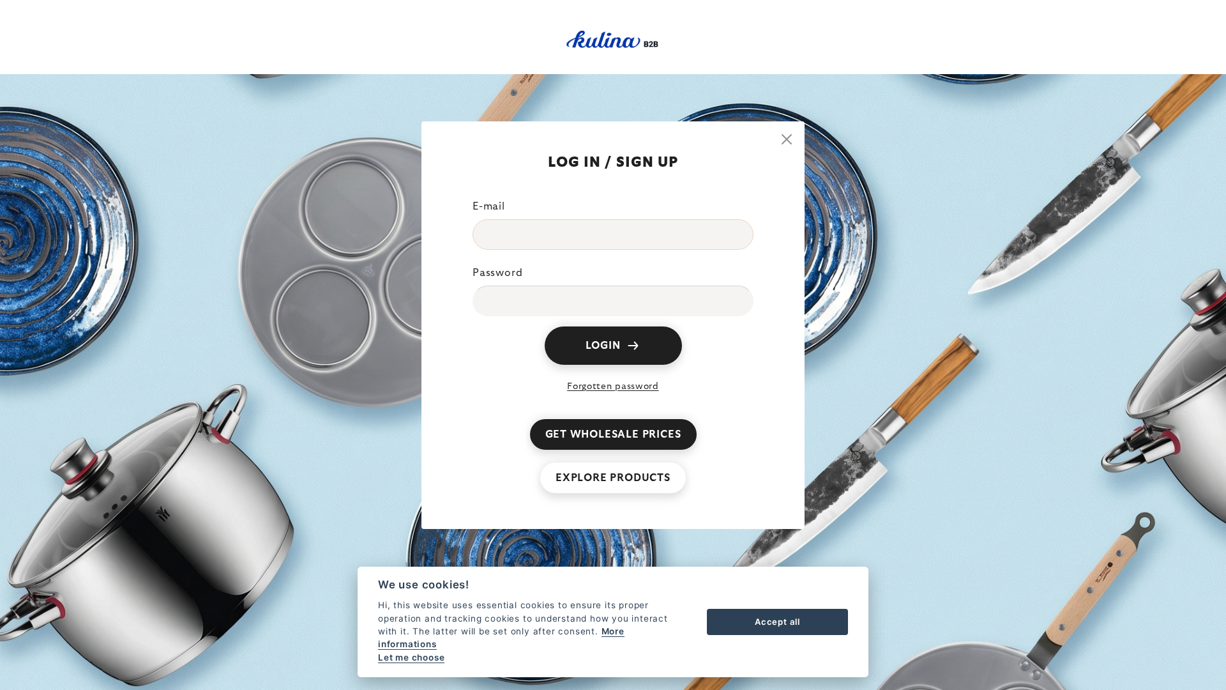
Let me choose (411, 657)
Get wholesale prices (613, 434)
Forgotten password (613, 386)
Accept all (777, 622)
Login (603, 346)
